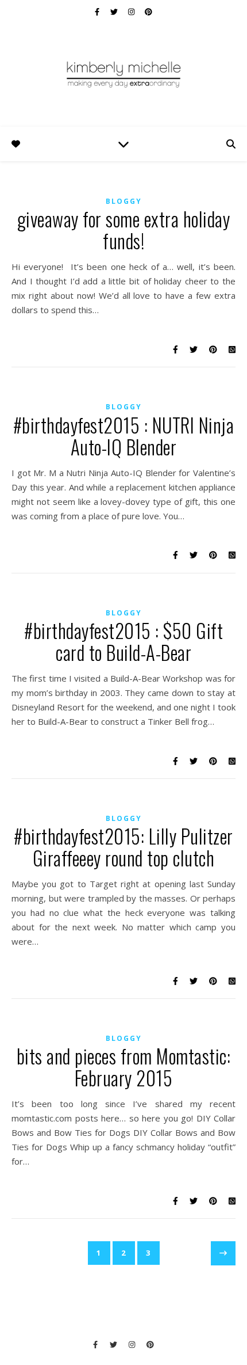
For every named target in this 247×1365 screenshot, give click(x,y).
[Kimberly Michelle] (123, 74)
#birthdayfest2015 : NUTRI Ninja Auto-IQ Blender (123, 436)
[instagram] (132, 11)
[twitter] (114, 11)
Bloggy (124, 201)
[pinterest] (148, 11)
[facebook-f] (98, 11)
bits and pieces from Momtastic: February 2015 (124, 1067)
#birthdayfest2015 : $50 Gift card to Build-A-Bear (123, 642)
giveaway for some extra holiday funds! (123, 230)
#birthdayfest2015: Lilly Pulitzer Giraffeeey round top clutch (123, 847)
